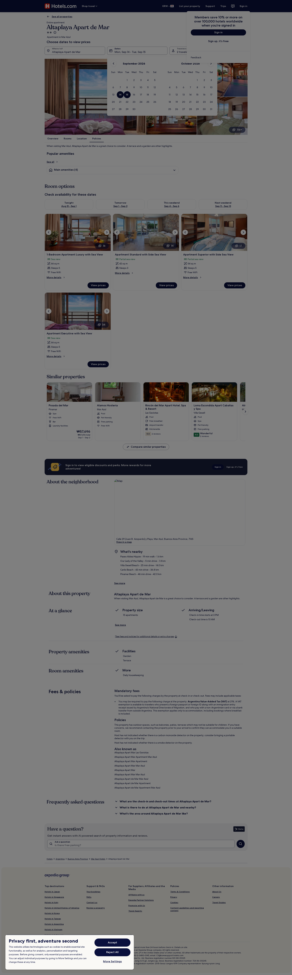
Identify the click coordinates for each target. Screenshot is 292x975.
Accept (112, 942)
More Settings (112, 961)
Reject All (112, 952)
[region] (69, 952)
